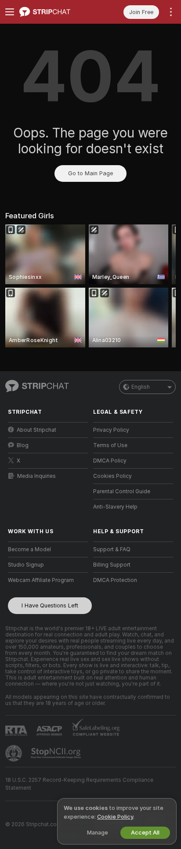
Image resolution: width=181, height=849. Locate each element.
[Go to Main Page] (54, 12)
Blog (23, 445)
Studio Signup (26, 565)
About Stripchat (36, 430)
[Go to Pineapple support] (14, 753)
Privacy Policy (111, 430)
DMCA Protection (115, 580)
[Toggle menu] (9, 12)
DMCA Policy (110, 461)
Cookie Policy (115, 816)
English (140, 387)
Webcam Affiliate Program (41, 580)
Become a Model (29, 549)
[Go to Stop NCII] (57, 753)
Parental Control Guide (121, 491)
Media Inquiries (36, 476)
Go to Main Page (90, 173)
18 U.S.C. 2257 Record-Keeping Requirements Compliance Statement (79, 784)
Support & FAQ (111, 549)
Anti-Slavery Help (115, 507)
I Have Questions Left (50, 605)
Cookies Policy (112, 476)
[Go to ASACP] (50, 731)
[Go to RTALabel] (17, 730)
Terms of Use (110, 445)
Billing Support (111, 565)
